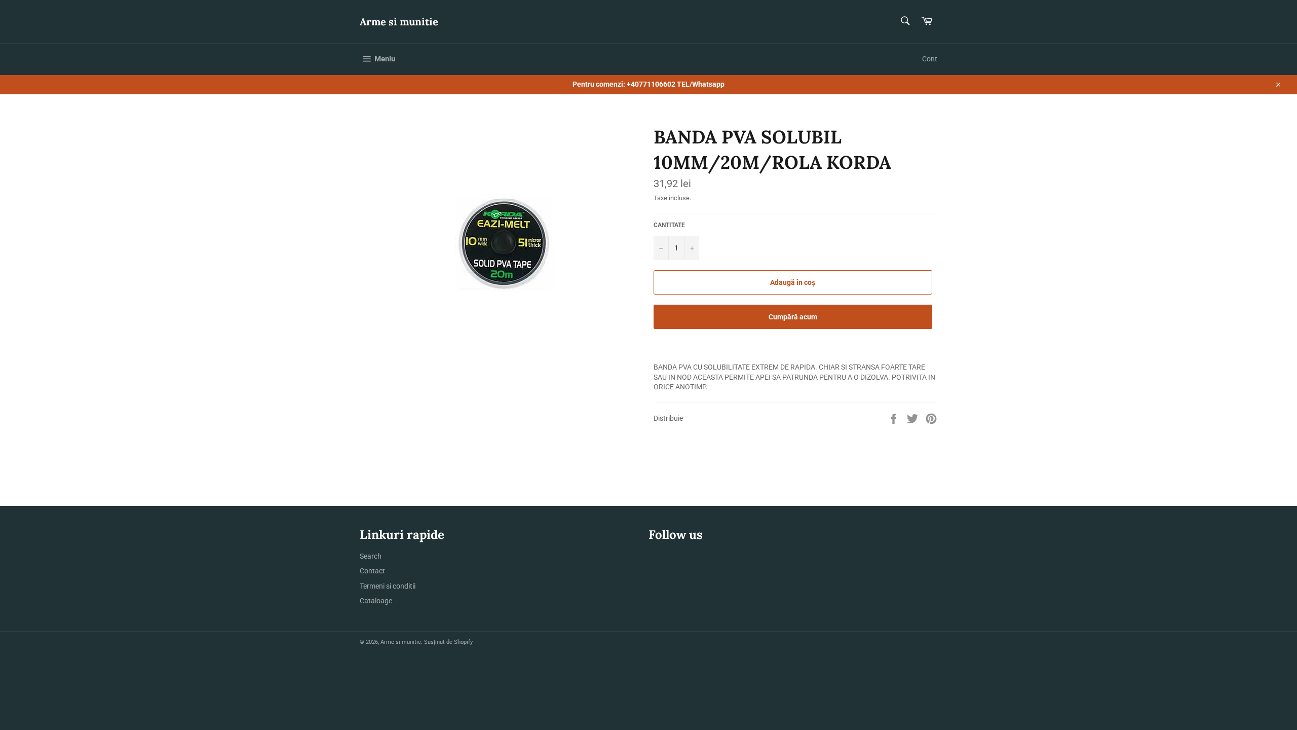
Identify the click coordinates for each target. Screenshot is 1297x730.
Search (371, 556)
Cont (929, 59)
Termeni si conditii (387, 586)
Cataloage (376, 601)
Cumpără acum (793, 317)
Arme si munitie (399, 21)
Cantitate (669, 225)
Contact (372, 571)
